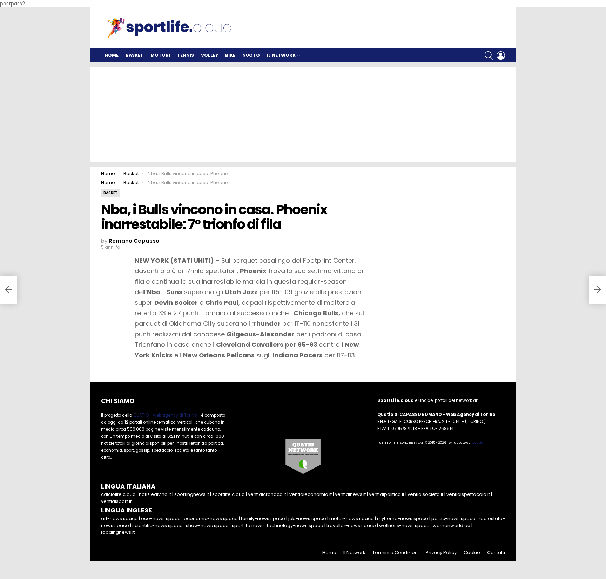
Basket (134, 55)
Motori (160, 55)
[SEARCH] (489, 55)
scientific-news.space (157, 525)
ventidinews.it (350, 494)
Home (112, 55)
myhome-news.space (402, 518)
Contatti (496, 553)
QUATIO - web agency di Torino (165, 415)
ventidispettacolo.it (468, 494)
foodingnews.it (118, 532)
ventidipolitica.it (386, 494)
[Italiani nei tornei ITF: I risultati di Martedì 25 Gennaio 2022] (8, 290)
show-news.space (207, 525)
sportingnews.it (191, 494)
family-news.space (263, 518)
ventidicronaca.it (267, 494)
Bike (230, 55)
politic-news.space (453, 518)
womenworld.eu (451, 525)
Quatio (477, 442)
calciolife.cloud (118, 494)
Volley (209, 55)
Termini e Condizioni (395, 553)
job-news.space (307, 518)
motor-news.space (351, 518)
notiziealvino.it (155, 494)
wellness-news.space (404, 525)
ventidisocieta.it (425, 494)
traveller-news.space (351, 525)
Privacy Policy (441, 553)
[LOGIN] (501, 55)
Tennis (185, 55)
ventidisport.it (116, 501)
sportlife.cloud (228, 494)
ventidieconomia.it (310, 494)
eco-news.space (161, 518)
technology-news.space (295, 525)
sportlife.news (248, 525)
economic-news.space (211, 518)
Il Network (281, 55)
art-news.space (119, 518)
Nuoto (251, 55)
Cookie (472, 553)
